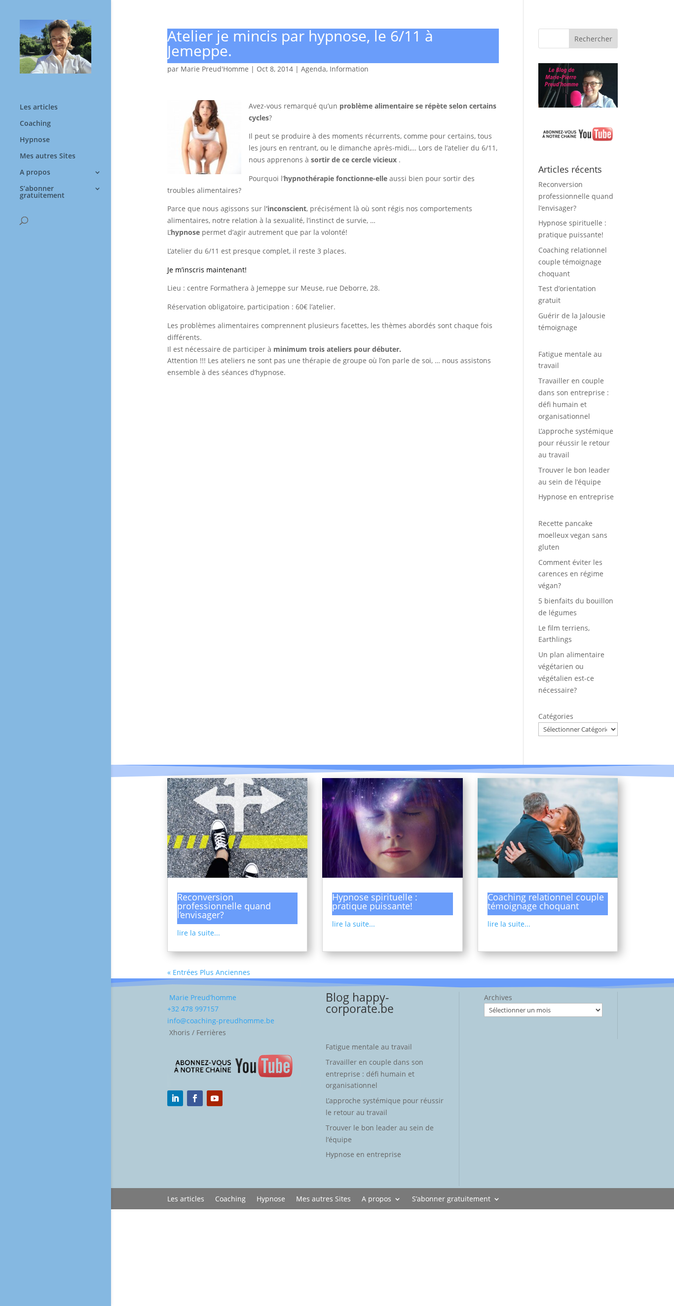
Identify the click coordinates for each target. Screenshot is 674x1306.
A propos (35, 173)
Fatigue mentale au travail (369, 1046)
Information (349, 69)
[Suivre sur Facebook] (195, 1098)
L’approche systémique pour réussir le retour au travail (575, 442)
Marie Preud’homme (201, 997)
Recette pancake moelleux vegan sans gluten (572, 535)
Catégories (555, 716)
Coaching (35, 124)
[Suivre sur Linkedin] (175, 1098)
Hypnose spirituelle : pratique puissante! (374, 901)
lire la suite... (198, 932)
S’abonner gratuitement (42, 192)
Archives (498, 997)
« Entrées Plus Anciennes (208, 972)
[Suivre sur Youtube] (215, 1098)
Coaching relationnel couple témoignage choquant (572, 261)
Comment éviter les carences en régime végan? (570, 574)
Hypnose (35, 140)
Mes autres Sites (47, 156)
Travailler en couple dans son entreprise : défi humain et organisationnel (374, 1073)
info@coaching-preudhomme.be (220, 1020)
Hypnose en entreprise (576, 496)
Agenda (313, 69)
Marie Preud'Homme (215, 69)
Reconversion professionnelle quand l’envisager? (575, 196)
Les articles (39, 108)
